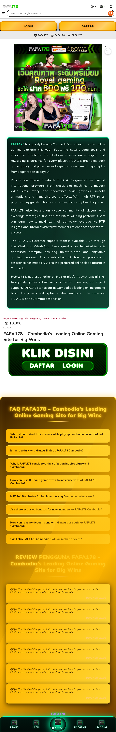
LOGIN (28, 26)
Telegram (80, 727)
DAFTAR (88, 26)
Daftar (58, 727)
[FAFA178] (10, 8)
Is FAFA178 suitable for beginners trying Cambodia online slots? (52, 496)
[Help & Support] (93, 6)
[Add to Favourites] (108, 51)
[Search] (110, 13)
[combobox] (57, 13)
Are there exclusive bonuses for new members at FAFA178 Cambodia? (56, 509)
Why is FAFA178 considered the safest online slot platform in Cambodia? (50, 465)
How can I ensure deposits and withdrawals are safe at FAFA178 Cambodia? (52, 524)
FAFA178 (17, 144)
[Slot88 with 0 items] (111, 6)
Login (36, 727)
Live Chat (101, 727)
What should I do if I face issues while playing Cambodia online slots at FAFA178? (56, 435)
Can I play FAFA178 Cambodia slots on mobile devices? (46, 539)
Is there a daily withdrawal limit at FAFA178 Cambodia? (46, 450)
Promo (14, 727)
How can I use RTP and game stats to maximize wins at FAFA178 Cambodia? (52, 481)
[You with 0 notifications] (103, 6)
